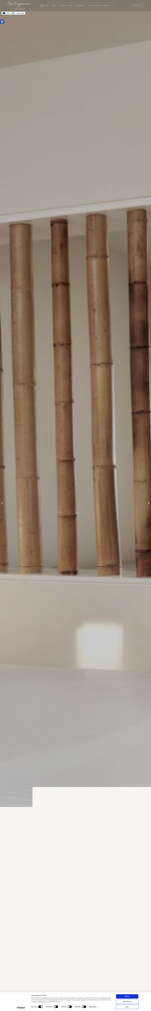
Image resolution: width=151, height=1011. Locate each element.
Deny (127, 1006)
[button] (2, 22)
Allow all (127, 996)
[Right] (148, 503)
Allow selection (127, 1001)
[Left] (2, 503)
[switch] (56, 1007)
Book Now (137, 5)
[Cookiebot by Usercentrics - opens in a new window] (21, 1008)
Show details (92, 1006)
